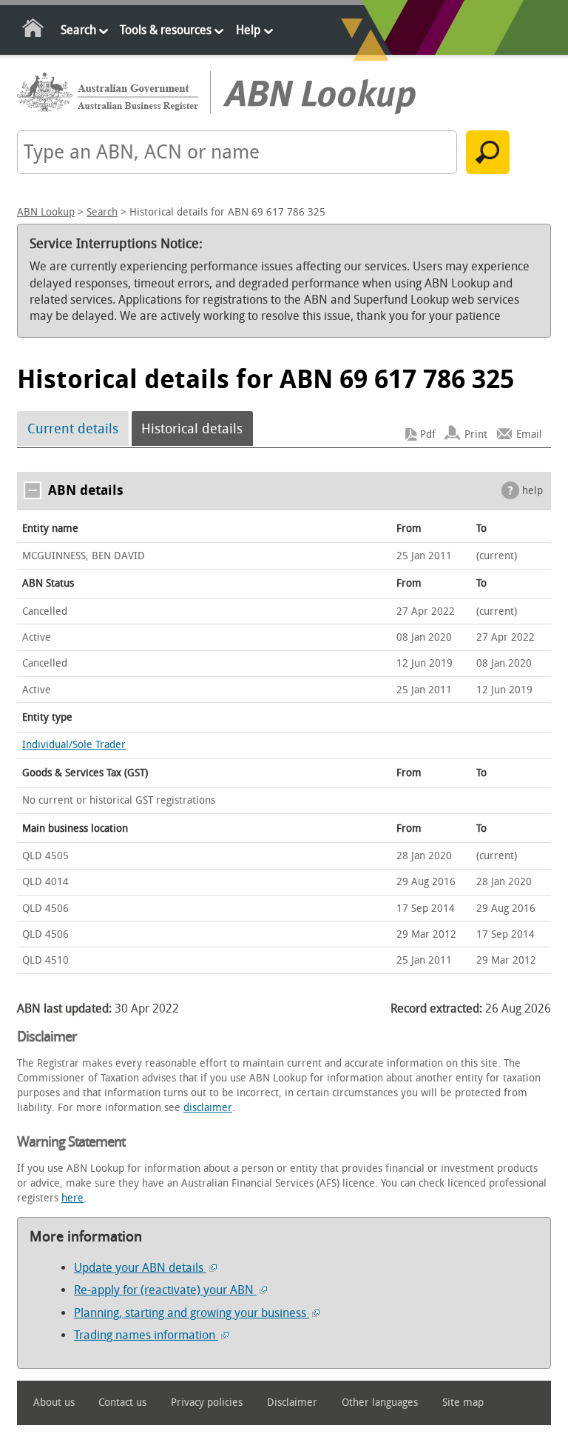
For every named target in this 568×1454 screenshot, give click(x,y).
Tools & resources (166, 30)
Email (529, 434)
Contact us (122, 1402)
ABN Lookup (46, 212)
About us (54, 1402)
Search (78, 30)
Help (248, 30)
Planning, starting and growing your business (191, 1313)
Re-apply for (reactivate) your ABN (165, 1290)
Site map (463, 1402)
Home (33, 31)
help (532, 490)
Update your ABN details (140, 1268)
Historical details (192, 429)
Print (475, 434)
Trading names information (146, 1335)
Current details (72, 429)
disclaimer (207, 1107)
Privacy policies (207, 1402)
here (72, 1198)
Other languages (380, 1402)
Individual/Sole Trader (74, 744)
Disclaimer (292, 1402)
